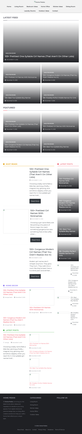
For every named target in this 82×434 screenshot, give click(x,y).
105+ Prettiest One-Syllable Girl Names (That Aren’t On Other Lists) (39, 56)
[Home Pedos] (41, 2)
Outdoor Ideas (44, 11)
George (7, 342)
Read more (35, 201)
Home (9, 6)
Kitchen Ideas (58, 6)
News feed (20, 429)
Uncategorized (11, 53)
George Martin (8, 297)
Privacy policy (42, 429)
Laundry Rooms (30, 11)
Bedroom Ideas (32, 6)
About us (28, 429)
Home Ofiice (45, 6)
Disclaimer (50, 429)
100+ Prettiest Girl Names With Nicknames (21, 77)
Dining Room (70, 6)
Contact (55, 11)
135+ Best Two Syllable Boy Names (18, 98)
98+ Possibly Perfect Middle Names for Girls (59, 98)
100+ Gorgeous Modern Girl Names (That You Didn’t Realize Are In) (14, 320)
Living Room (18, 6)
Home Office (34, 411)
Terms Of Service (60, 429)
